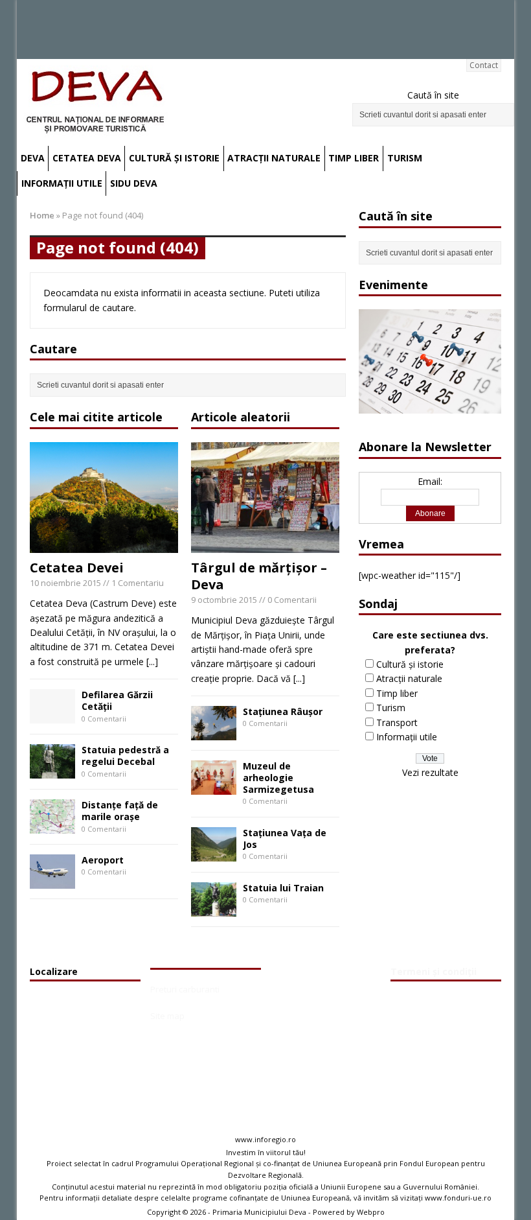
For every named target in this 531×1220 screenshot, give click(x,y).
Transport (397, 722)
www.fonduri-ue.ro (458, 1197)
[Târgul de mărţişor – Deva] (265, 545)
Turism (404, 158)
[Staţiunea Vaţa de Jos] (213, 853)
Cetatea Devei (77, 567)
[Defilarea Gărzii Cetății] (52, 716)
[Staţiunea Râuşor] (213, 733)
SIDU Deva (133, 183)
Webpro (371, 1212)
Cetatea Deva (86, 158)
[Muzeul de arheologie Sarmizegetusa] (213, 786)
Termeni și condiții (433, 971)
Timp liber (353, 158)
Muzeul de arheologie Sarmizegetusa (278, 777)
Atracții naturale (274, 158)
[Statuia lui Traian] (213, 908)
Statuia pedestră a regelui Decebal (125, 756)
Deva (33, 158)
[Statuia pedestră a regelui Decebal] (52, 770)
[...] (152, 661)
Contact (483, 65)
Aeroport (103, 860)
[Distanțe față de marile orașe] (52, 825)
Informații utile (61, 183)
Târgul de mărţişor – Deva (259, 576)
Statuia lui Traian (283, 888)
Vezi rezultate (430, 772)
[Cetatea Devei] (104, 545)
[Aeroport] (52, 880)
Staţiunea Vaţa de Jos (284, 838)
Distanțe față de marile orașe (120, 811)
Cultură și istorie (174, 158)
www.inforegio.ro (265, 1139)
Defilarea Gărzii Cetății (117, 700)
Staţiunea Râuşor (282, 711)
